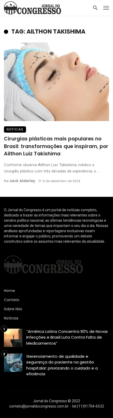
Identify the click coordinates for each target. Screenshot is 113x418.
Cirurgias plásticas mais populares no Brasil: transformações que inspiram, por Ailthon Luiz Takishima (56, 146)
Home (9, 290)
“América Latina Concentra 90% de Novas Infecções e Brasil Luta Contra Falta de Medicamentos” (67, 337)
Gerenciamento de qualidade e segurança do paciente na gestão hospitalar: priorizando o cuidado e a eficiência (62, 365)
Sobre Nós (13, 309)
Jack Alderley (22, 180)
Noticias (15, 129)
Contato (11, 299)
